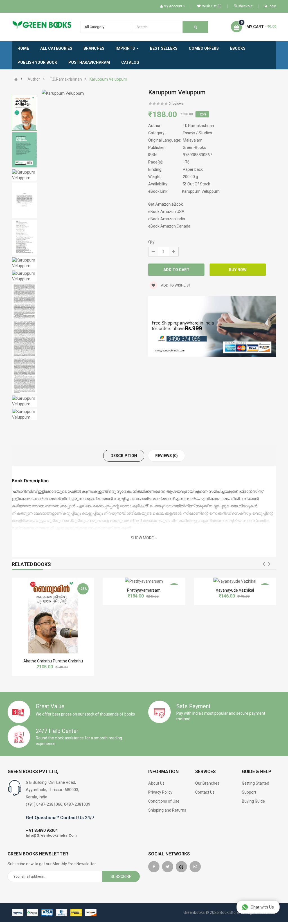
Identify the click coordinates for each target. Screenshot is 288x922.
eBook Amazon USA (166, 211)
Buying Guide (253, 801)
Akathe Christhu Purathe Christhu (53, 661)
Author (34, 79)
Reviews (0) (166, 455)
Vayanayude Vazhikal (235, 590)
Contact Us (205, 792)
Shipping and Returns (167, 810)
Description (124, 455)
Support (249, 792)
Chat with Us (262, 907)
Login (272, 6)
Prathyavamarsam (144, 590)
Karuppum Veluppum (108, 79)
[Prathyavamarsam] (144, 581)
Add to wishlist (175, 285)
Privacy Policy (160, 792)
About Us (156, 783)
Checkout (245, 6)
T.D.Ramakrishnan (66, 79)
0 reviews (176, 104)
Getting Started (255, 783)
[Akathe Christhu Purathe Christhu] (53, 615)
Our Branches (207, 783)
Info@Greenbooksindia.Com (51, 835)
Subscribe (121, 876)
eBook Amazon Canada (169, 226)
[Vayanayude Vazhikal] (234, 581)
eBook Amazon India (166, 219)
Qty (151, 242)
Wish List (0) (211, 6)
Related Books (31, 564)
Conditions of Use (163, 801)
